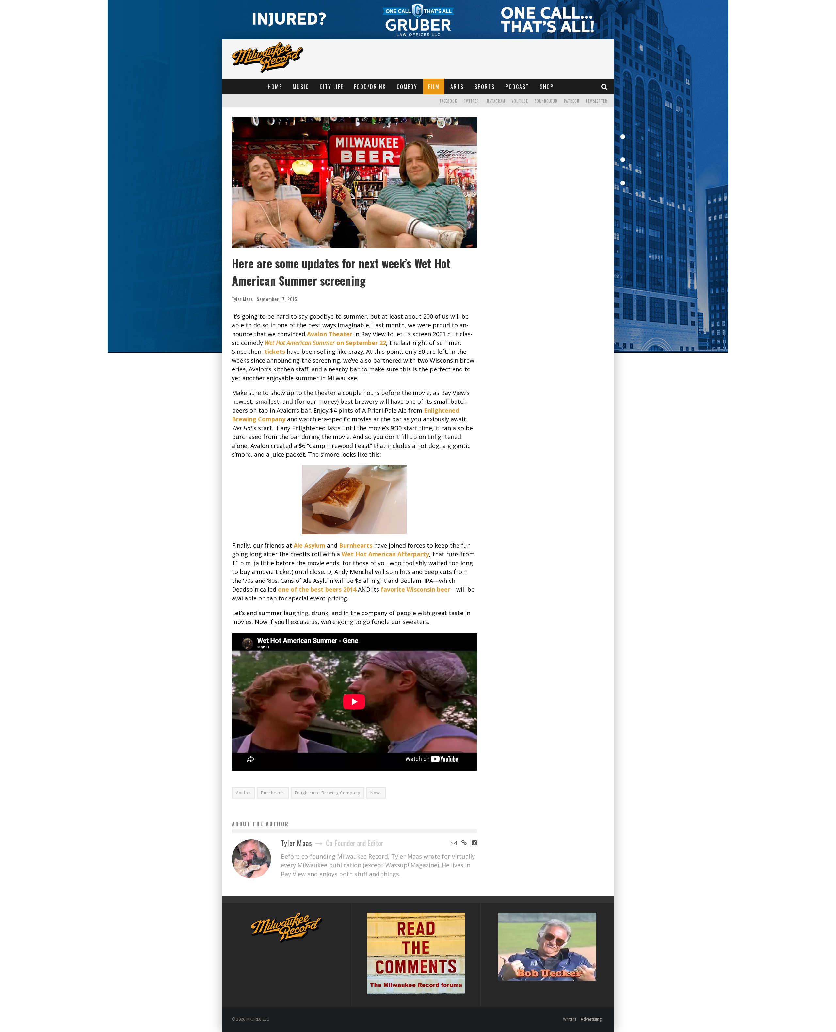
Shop (547, 86)
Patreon (571, 101)
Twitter (471, 101)
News (376, 792)
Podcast (517, 86)
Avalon (243, 792)
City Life (331, 86)
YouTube (520, 101)
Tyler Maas (242, 298)
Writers (569, 1019)
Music (301, 86)
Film (434, 86)
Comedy (407, 86)
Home (275, 86)
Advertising (591, 1019)
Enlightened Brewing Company (327, 792)
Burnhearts (273, 792)
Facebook (448, 101)
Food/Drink (370, 86)
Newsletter (596, 101)
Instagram (495, 101)
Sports (484, 86)
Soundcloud (546, 101)
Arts (457, 86)
